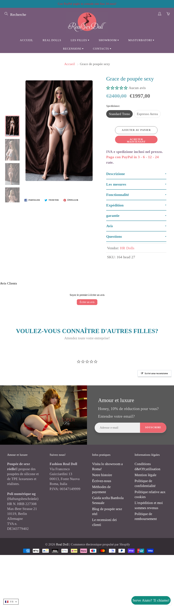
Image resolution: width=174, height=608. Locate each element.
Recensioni (72, 48)
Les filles (79, 40)
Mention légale (145, 475)
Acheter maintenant (136, 140)
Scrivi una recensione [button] (156, 373)
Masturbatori (140, 40)
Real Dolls (52, 40)
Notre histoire (102, 475)
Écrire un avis (87, 302)
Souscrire (153, 427)
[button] (117, 88)
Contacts (101, 48)
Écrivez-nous (101, 481)
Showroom (108, 40)
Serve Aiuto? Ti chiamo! (151, 600)
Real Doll (62, 544)
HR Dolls (127, 248)
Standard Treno (119, 114)
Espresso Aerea (147, 114)
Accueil (26, 40)
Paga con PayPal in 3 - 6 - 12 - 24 (132, 157)
